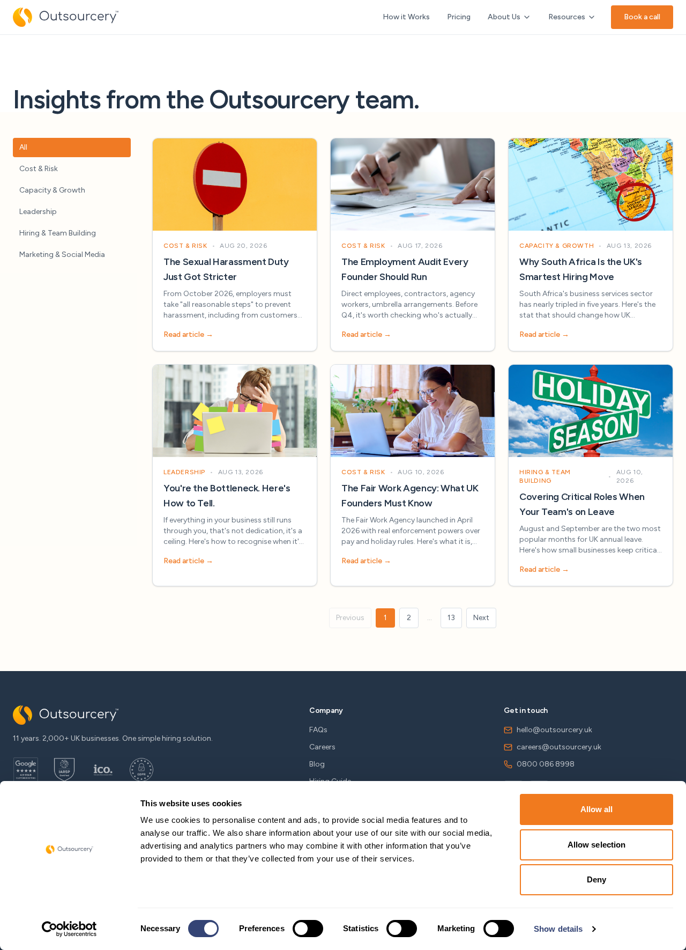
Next (481, 617)
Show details (558, 928)
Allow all (596, 809)
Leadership (38, 211)
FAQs (318, 729)
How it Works (406, 16)
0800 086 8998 (546, 764)
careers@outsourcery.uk (559, 747)
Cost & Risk (38, 168)
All (23, 147)
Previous (350, 617)
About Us (504, 16)
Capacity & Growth (52, 190)
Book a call (642, 16)
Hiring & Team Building (57, 233)
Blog (317, 764)
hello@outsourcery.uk (554, 729)
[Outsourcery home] (65, 17)
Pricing (459, 16)
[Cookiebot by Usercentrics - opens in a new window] (69, 929)
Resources (566, 16)
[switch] (308, 928)
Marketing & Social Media (62, 254)
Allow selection (597, 844)
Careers (322, 747)
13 (451, 617)
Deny (596, 879)
